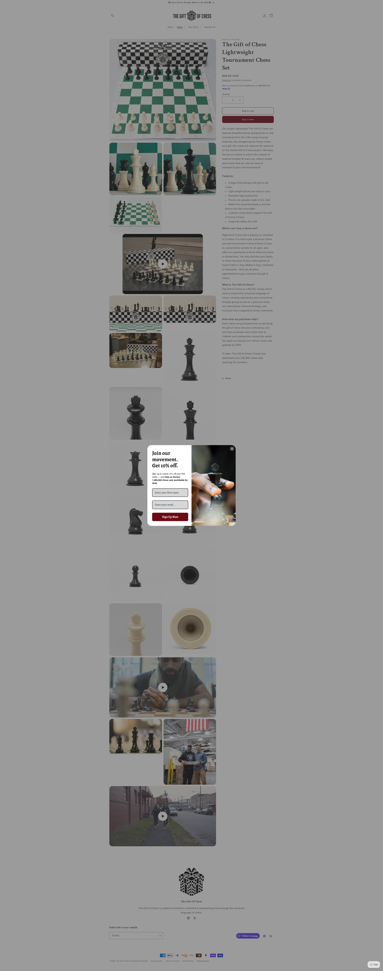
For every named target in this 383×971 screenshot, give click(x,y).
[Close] (232, 448)
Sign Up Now (170, 517)
